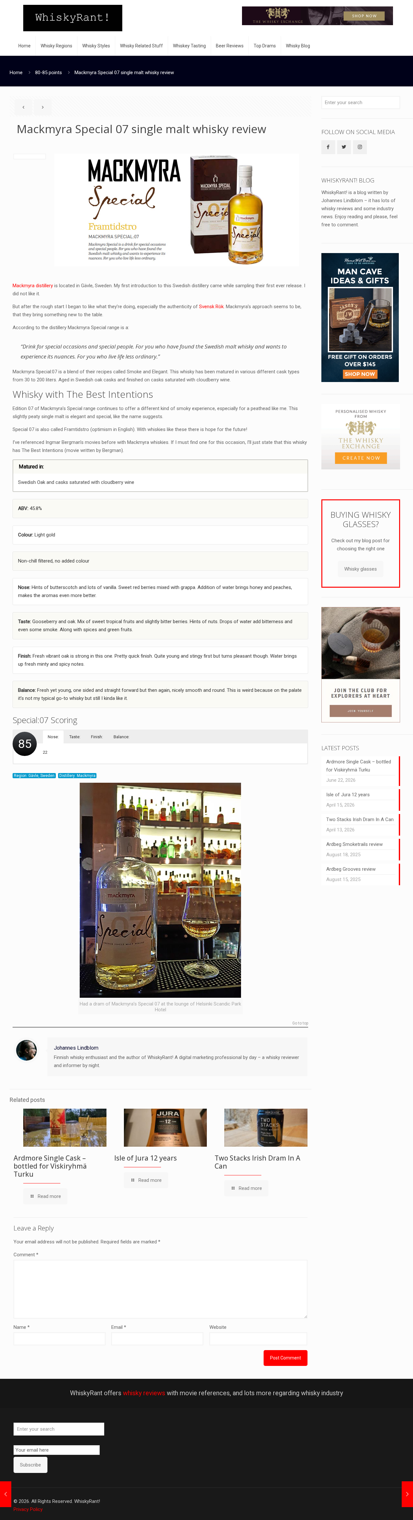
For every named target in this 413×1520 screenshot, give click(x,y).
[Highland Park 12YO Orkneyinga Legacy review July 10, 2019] (407, 1494)
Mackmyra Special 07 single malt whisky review (124, 72)
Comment (26, 1255)
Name (22, 1327)
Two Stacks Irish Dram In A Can (257, 1162)
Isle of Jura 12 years (145, 1157)
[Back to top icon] (382, 1507)
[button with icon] (328, 147)
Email (118, 1327)
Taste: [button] (74, 736)
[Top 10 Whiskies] (317, 15)
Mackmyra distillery (33, 286)
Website (218, 1327)
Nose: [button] (53, 736)
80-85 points (48, 72)
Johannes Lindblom (76, 1048)
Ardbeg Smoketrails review (354, 844)
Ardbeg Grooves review (351, 869)
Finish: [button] (97, 736)
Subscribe (30, 1465)
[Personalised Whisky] (360, 468)
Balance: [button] (121, 736)
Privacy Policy (28, 1509)
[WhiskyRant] (72, 18)
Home (16, 72)
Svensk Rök (211, 306)
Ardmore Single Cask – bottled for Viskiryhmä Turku (50, 1166)
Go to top (300, 1023)
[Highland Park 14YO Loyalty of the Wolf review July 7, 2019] (5, 1494)
